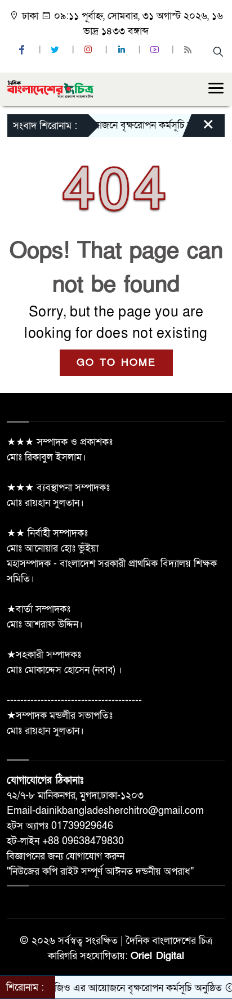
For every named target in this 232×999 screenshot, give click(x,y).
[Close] (198, 128)
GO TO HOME (116, 362)
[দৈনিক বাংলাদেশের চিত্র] (50, 88)
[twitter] (56, 50)
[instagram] (89, 50)
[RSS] (189, 50)
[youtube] (156, 50)
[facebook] (23, 50)
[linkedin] (123, 50)
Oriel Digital (157, 955)
